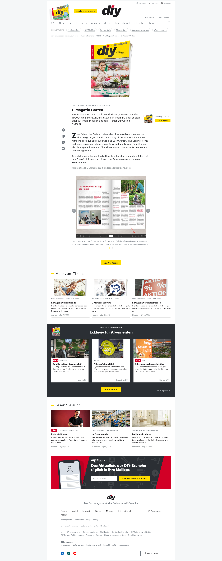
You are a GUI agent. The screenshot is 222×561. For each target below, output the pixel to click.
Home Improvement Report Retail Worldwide (123, 535)
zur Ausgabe (111, 389)
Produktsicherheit (93, 545)
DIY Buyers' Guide (68, 535)
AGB (114, 545)
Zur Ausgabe (162, 121)
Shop (88, 519)
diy (62, 532)
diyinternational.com (69, 526)
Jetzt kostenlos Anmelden (134, 478)
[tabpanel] (111, 211)
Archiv (64, 514)
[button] (63, 130)
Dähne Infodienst (90, 532)
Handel (74, 511)
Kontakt (106, 545)
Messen (110, 511)
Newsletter (142, 3)
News (64, 511)
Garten (98, 511)
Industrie (86, 511)
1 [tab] (109, 248)
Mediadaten (124, 545)
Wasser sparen (160, 30)
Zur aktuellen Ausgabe (85, 11)
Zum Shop (154, 3)
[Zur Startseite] (111, 497)
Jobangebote (66, 519)
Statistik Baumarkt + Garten (90, 535)
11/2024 (99, 36)
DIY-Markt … (90, 30)
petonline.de (86, 526)
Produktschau (73, 30)
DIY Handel (104, 532)
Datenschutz (78, 545)
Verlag (96, 519)
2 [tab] (112, 248)
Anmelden (167, 3)
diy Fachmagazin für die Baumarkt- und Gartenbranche (72, 36)
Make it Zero (121, 30)
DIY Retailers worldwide (141, 532)
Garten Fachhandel (120, 532)
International (124, 511)
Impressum (65, 545)
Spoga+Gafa (105, 30)
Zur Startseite (111, 262)
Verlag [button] (166, 17)
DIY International (74, 532)
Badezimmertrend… (140, 30)
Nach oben (152, 553)
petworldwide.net (101, 526)
